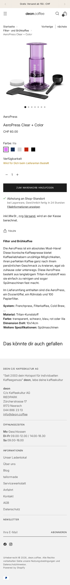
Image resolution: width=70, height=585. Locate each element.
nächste (62, 26)
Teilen (12, 231)
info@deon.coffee (15, 414)
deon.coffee (34, 557)
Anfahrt (8, 490)
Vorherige (47, 26)
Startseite (9, 26)
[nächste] (65, 4)
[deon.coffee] (35, 13)
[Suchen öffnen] (57, 13)
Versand (29, 216)
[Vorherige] (5, 4)
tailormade (10, 477)
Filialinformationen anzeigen (23, 206)
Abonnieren (59, 532)
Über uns (9, 464)
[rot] (26, 149)
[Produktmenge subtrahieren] (17, 174)
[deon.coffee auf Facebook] (5, 544)
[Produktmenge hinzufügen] (6, 174)
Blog (6, 470)
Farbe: (9, 143)
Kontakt (8, 496)
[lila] (6, 149)
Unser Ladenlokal (15, 457)
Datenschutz (11, 509)
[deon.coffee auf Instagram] (11, 544)
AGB (6, 503)
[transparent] (19, 149)
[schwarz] (33, 149)
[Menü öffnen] (5, 13)
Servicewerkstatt (14, 483)
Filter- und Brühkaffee (16, 30)
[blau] (12, 149)
